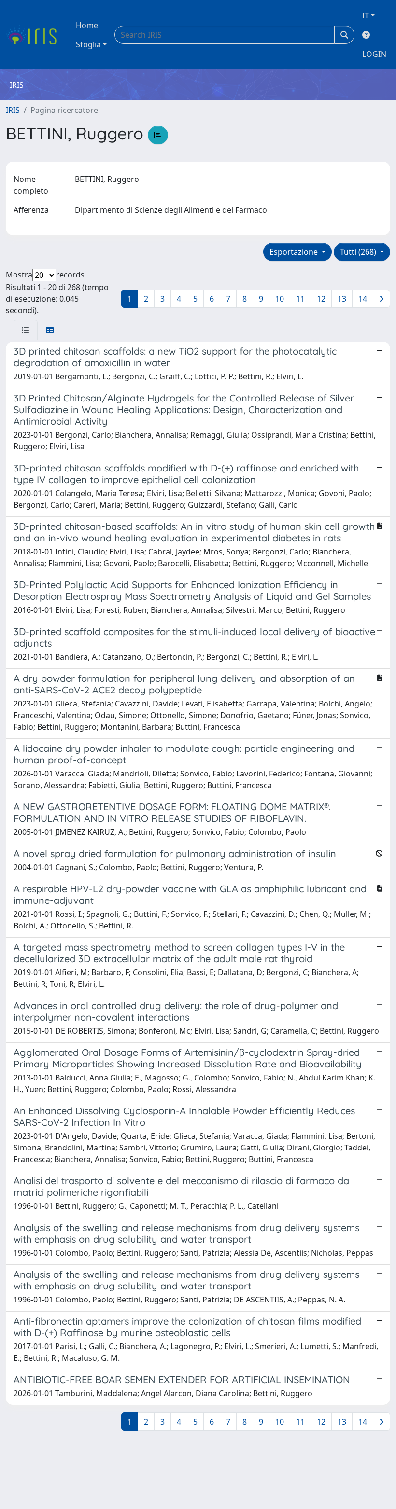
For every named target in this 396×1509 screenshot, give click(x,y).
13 (342, 298)
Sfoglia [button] (88, 44)
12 (321, 298)
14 (362, 298)
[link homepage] (35, 34)
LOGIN (374, 54)
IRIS (13, 110)
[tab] (26, 330)
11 (300, 298)
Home (87, 25)
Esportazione (294, 252)
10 (279, 298)
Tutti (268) (359, 252)
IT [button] (365, 15)
